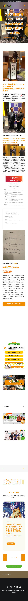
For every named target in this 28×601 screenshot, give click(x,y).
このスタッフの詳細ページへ (14, 304)
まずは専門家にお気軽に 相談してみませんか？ (19, 364)
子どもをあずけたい (14, 356)
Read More (10, 541)
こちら (15, 263)
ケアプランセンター (16, 367)
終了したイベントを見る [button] (14, 564)
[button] (24, 5)
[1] (15, 555)
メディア (20, 37)
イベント (16, 37)
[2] (16, 555)
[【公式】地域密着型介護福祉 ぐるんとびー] (7, 5)
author (14, 38)
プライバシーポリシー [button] (7, 572)
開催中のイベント (14, 533)
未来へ (13, 37)
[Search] (14, 406)
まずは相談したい (9, 364)
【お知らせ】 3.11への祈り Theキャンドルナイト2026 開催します (13, 527)
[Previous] (5, 555)
